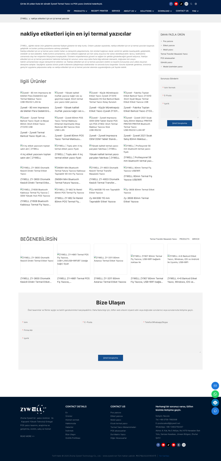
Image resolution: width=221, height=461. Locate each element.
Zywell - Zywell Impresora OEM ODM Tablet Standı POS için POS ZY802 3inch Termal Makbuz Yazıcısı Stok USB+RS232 (104, 137)
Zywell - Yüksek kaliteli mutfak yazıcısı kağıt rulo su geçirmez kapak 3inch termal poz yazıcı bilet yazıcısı (70, 109)
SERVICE (195, 239)
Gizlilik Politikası (72, 438)
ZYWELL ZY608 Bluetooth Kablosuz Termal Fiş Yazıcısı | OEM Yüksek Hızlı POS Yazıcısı (35, 203)
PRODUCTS (184, 239)
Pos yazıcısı (115, 412)
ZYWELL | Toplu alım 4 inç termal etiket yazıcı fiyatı (69, 156)
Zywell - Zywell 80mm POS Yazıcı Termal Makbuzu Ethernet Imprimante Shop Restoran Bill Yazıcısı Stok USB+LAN (69, 137)
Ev (66, 412)
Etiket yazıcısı (116, 416)
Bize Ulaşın (70, 434)
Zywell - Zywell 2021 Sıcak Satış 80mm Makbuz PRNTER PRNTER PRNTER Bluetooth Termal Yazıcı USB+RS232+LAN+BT (138, 137)
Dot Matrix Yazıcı (118, 434)
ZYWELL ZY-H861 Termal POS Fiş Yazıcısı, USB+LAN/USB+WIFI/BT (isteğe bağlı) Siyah (73, 280)
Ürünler (68, 416)
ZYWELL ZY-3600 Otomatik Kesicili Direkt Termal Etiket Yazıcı (35, 181)
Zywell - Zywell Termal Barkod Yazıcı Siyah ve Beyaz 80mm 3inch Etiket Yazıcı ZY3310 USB (34, 134)
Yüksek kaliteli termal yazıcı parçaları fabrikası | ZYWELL (104, 156)
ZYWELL (24, 18)
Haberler (69, 427)
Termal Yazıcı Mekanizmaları (123, 427)
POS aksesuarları (118, 430)
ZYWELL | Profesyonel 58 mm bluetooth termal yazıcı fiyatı (138, 159)
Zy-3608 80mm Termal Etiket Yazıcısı (136, 200)
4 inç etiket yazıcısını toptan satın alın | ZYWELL (35, 156)
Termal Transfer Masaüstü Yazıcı (163, 239)
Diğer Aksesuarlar (118, 438)
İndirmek (69, 430)
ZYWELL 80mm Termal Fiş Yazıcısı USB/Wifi (138, 178)
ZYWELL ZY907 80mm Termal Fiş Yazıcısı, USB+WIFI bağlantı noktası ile (147, 280)
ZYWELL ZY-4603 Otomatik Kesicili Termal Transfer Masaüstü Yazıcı (104, 181)
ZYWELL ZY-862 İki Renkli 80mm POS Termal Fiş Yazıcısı (69, 200)
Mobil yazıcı (115, 420)
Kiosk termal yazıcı (119, 423)
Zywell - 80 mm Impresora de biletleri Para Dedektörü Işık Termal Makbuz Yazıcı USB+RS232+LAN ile (34, 109)
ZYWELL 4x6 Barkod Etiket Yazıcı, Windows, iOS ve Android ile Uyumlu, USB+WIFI (183, 280)
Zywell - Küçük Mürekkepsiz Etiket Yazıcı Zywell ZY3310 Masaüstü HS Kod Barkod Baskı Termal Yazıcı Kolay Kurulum (104, 109)
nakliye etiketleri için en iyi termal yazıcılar (50, 18)
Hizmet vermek (72, 420)
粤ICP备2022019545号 (146, 456)
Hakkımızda (70, 423)
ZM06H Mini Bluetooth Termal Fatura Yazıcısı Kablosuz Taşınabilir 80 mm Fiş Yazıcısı (69, 181)
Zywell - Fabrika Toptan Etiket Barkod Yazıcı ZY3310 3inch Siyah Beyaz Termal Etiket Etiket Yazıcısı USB (139, 109)
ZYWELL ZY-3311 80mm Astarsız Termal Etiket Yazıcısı (110, 280)
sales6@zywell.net (171, 423)
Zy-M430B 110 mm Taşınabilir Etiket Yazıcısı (102, 200)
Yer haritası (163, 456)
